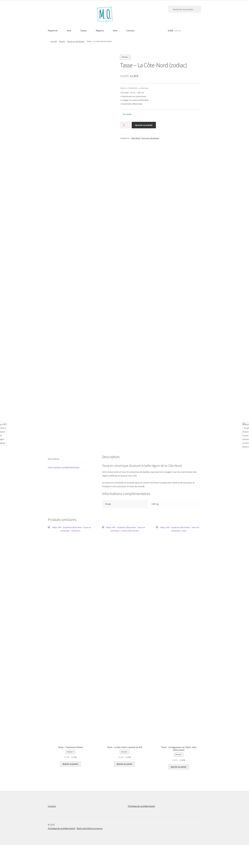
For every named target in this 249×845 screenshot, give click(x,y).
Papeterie (52, 30)
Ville (115, 30)
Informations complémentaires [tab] (63, 467)
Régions (100, 30)
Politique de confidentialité (141, 806)
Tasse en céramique (75, 41)
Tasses (83, 30)
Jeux (69, 30)
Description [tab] (53, 458)
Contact (130, 30)
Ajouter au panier (144, 125)
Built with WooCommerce (89, 828)
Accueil (54, 41)
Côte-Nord (135, 138)
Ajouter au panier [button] (70, 764)
